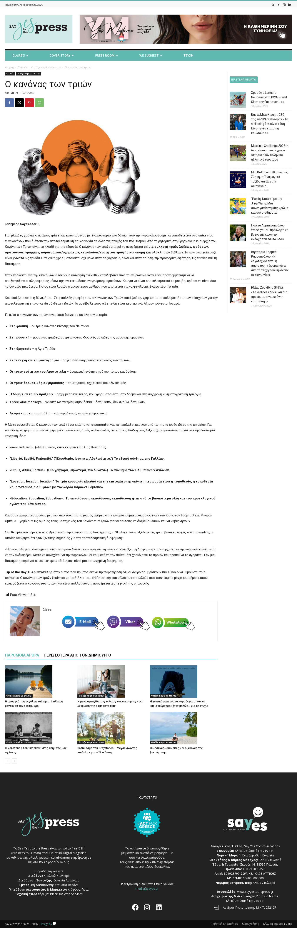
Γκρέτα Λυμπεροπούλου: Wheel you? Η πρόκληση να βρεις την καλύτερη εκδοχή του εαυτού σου (269, 232)
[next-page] (14, 761)
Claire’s (18, 55)
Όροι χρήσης (250, 924)
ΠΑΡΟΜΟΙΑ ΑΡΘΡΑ (22, 655)
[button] (273, 4)
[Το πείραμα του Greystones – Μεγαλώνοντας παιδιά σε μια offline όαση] (111, 728)
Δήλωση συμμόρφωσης (277, 924)
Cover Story (60, 55)
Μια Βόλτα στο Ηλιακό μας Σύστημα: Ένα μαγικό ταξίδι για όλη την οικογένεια (269, 179)
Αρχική (9, 67)
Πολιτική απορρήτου (225, 924)
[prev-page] (7, 761)
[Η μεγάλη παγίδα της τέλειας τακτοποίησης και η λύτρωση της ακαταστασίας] (111, 681)
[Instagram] (284, 5)
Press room (105, 55)
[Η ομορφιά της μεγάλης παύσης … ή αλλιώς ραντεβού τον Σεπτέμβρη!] (39, 681)
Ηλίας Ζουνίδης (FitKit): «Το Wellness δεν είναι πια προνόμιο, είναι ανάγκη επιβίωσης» (269, 294)
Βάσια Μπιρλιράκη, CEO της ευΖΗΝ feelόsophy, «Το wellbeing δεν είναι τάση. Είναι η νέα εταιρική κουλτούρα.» (269, 124)
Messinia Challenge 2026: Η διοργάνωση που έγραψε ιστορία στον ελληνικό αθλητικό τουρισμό (270, 152)
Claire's (22, 67)
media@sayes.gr (147, 888)
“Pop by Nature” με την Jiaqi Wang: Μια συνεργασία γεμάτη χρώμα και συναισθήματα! (269, 205)
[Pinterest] (29, 102)
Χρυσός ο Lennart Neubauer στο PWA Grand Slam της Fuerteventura (269, 97)
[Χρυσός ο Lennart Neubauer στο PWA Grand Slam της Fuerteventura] (234, 100)
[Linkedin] (289, 5)
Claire (14, 92)
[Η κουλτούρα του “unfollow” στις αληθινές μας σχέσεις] (39, 728)
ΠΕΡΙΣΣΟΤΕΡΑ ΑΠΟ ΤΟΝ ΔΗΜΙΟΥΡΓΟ (77, 655)
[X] (19, 102)
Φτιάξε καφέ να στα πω (46, 67)
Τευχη (188, 55)
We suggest (149, 55)
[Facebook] (278, 5)
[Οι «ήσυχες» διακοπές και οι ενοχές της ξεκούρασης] (184, 728)
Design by (46, 924)
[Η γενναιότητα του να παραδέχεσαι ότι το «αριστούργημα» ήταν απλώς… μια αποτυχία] (184, 681)
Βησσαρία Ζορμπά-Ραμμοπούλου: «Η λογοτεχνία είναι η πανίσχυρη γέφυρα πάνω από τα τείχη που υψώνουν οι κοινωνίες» (270, 263)
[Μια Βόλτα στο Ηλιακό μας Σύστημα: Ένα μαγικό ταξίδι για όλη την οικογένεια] (234, 180)
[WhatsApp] (39, 102)
